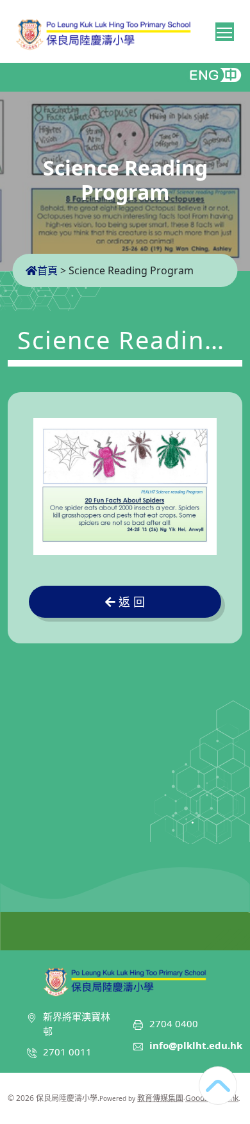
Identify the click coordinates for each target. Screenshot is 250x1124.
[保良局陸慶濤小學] (125, 980)
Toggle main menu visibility (224, 31)
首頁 (47, 270)
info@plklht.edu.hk (195, 1045)
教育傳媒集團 (160, 1098)
